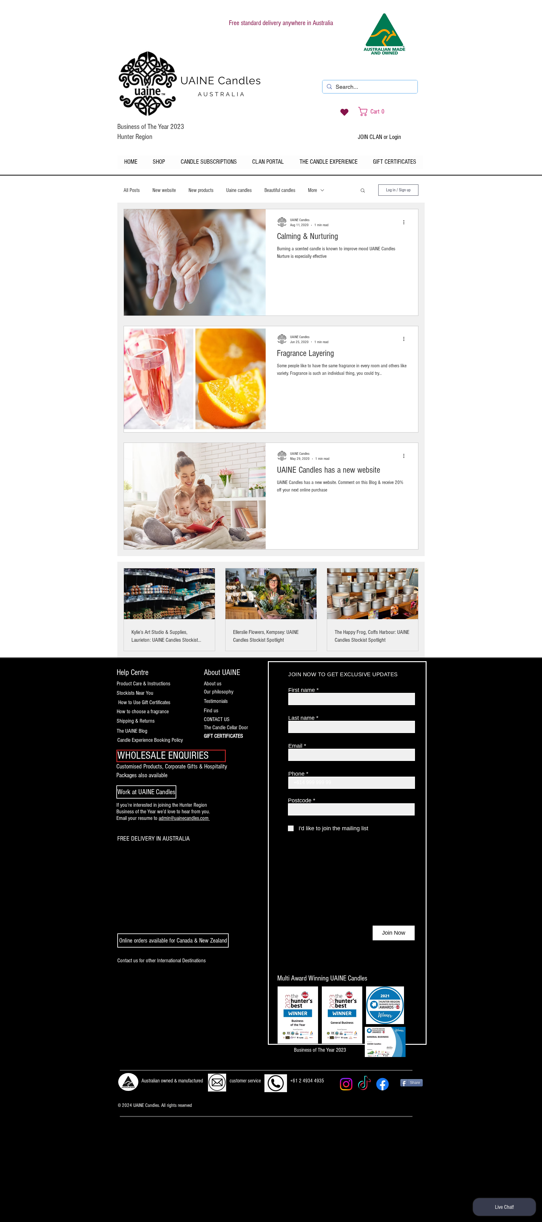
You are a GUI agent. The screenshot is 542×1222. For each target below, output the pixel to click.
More (312, 190)
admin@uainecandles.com (184, 818)
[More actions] (406, 222)
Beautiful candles (279, 190)
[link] (377, 111)
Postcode (299, 800)
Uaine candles (239, 190)
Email (295, 746)
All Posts (132, 190)
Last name (301, 718)
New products (201, 190)
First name (301, 690)
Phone (296, 774)
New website (164, 190)
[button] (363, 191)
